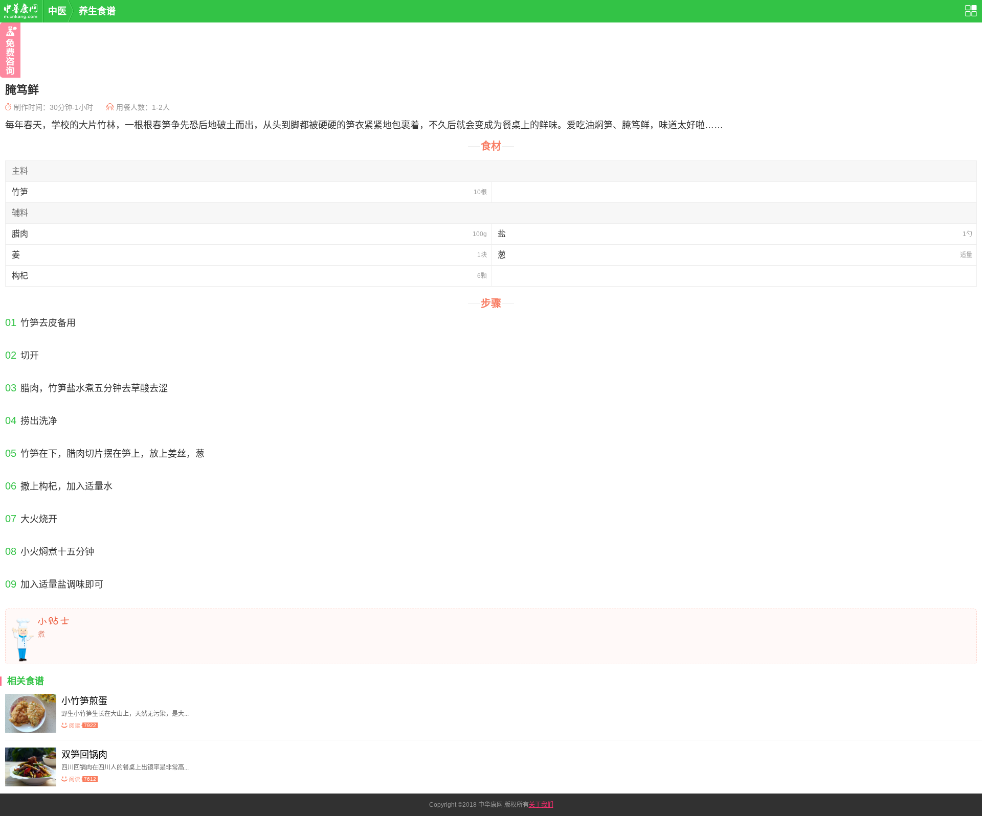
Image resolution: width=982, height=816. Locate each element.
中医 (57, 11)
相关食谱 (25, 681)
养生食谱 (97, 11)
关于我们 (541, 804)
